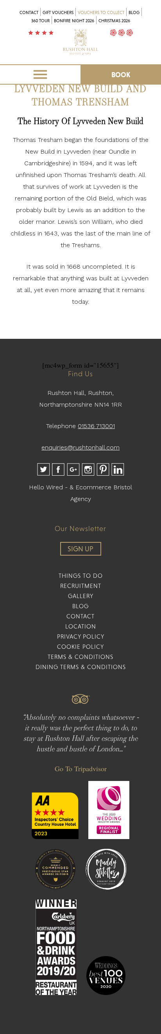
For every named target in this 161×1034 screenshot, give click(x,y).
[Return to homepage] (80, 52)
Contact (29, 12)
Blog (134, 12)
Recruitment (80, 586)
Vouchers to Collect (101, 12)
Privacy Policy (80, 636)
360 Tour (40, 20)
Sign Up (80, 549)
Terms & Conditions (80, 656)
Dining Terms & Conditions (81, 667)
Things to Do (81, 575)
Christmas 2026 (114, 20)
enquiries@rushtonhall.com (80, 447)
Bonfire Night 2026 (74, 20)
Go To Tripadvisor (81, 768)
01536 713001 (96, 426)
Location (80, 626)
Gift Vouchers (58, 12)
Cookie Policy (80, 646)
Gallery (80, 596)
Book (120, 75)
